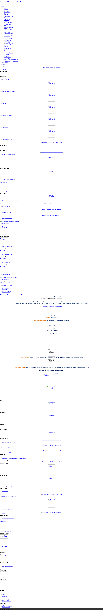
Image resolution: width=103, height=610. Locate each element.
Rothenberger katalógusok (7, 32)
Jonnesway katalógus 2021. (8, 22)
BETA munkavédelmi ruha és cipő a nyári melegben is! (9, 496)
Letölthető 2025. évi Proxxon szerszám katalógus (8, 166)
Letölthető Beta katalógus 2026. (6, 127)
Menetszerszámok (6, 9)
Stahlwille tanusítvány (8, 44)
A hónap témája (4, 47)
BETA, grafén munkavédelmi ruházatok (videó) (8, 518)
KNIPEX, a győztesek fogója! (6, 206)
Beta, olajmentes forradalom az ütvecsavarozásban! (11, 294)
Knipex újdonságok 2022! (5, 223)
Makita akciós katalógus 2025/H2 (9, 26)
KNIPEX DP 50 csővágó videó (6, 262)
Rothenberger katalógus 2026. (9, 33)
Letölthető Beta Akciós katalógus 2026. (7, 139)
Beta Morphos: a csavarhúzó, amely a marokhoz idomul (9, 91)
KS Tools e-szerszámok (7, 37)
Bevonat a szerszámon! (6, 54)
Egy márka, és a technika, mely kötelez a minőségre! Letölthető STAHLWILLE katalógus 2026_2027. (15, 458)
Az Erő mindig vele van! (7, 63)
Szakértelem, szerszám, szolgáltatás (6, 452)
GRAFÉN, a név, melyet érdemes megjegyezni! (8, 513)
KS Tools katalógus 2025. (7, 36)
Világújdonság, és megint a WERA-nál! (7, 285)
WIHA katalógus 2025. (6, 46)
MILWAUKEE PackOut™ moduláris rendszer (8, 531)
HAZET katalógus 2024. (7, 19)
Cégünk (3, 6)
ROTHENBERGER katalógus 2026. (6, 290)
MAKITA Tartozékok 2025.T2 (9, 27)
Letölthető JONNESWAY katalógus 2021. (7, 274)
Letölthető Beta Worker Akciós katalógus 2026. (8, 115)
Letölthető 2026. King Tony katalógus (7, 69)
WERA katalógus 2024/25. (7, 45)
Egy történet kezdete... (8, 41)
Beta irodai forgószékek (5, 491)
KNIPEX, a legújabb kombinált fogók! (7, 218)
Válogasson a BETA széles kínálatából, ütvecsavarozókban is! (10, 486)
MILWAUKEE (5, 28)
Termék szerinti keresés (6, 10)
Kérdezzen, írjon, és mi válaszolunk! (6, 79)
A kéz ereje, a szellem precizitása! (6, 447)
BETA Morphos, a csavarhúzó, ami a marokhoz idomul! (11, 61)
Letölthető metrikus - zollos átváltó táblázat (7, 566)
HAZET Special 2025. (6, 20)
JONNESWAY (5, 21)
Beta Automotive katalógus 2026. (6, 292)
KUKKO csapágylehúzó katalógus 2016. (9, 38)
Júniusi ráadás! (4, 594)
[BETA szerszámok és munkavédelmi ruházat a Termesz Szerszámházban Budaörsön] (12, 4)
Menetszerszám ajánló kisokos (6, 607)
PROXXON (5, 30)
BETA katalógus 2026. (8, 14)
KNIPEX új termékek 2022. (7, 24)
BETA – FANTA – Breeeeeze (7, 57)
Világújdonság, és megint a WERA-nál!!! (9, 55)
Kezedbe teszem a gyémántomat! (9, 53)
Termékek (3, 7)
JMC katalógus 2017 (6, 34)
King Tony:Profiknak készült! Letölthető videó (8, 422)
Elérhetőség (3, 64)
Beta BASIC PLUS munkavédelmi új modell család (8, 442)
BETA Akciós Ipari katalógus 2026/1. (7, 600)
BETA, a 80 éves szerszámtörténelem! (7, 606)
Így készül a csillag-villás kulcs (9, 43)
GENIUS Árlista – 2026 (8, 18)
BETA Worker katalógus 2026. (9, 16)
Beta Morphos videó (4, 103)
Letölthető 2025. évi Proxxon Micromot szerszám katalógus (9, 191)
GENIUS (5, 17)
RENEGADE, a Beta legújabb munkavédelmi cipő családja (9, 154)
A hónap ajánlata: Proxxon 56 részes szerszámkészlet (8, 179)
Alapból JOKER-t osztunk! (5, 279)
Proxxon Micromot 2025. (8, 31)
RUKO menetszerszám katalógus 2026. (7, 288)
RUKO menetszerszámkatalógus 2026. (8, 39)
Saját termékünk (6, 8)
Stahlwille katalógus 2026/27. (7, 40)
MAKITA (5, 25)
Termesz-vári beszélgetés (5, 62)
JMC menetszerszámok (6, 50)
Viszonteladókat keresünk (7, 12)
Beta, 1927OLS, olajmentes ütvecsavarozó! (7, 473)
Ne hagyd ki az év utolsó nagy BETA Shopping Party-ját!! (11, 59)
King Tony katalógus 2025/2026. (8, 35)
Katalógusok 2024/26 (4, 289)
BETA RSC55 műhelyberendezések (6, 601)
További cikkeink (6, 51)
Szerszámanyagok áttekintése (7, 48)
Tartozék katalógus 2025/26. (8, 29)
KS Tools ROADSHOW (7, 58)
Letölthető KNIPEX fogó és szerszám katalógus (8, 234)
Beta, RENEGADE (6, 56)
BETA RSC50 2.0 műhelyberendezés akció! (7, 509)
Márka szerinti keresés (6, 11)
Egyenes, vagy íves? (4, 596)
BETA (4, 13)
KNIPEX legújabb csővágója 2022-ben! (7, 254)
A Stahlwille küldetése (8, 42)
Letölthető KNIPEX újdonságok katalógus (7, 246)
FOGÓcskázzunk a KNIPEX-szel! (6, 212)
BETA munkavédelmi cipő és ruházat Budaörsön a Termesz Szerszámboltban (12, 200)
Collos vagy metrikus (6, 49)
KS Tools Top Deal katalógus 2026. (6, 291)
